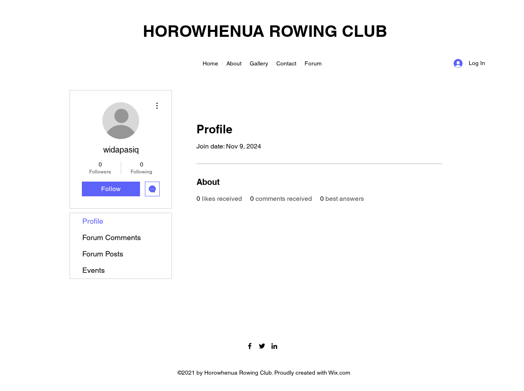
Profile (92, 221)
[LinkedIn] (274, 346)
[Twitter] (262, 346)
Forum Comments (111, 237)
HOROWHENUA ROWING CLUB (265, 30)
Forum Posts (102, 253)
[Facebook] (250, 346)
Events (93, 270)
